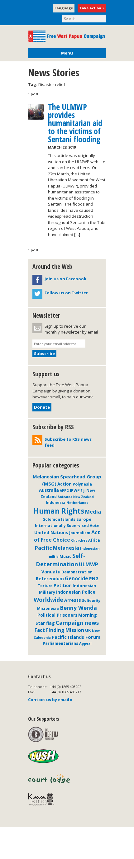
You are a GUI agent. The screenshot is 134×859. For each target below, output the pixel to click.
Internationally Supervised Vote (67, 525)
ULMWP (88, 564)
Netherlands (77, 503)
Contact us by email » (50, 699)
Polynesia (82, 484)
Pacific (43, 547)
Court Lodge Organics (49, 778)
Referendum (50, 578)
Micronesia (48, 608)
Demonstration (77, 572)
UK (88, 630)
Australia (49, 490)
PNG (93, 578)
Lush (43, 756)
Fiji (83, 490)
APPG (64, 490)
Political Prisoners (57, 615)
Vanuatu (50, 572)
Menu (67, 53)
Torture (45, 585)
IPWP (75, 490)
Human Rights (58, 511)
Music (65, 556)
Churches (79, 540)
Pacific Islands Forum (76, 637)
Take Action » (91, 8)
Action (64, 484)
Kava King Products (44, 801)
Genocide (76, 578)
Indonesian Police (75, 592)
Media (93, 511)
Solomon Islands (59, 519)
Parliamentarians (60, 643)
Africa (94, 540)
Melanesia (66, 547)
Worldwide (48, 599)
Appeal (85, 643)
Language (64, 8)
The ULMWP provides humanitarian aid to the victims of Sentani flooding (75, 123)
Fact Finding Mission (59, 630)
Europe (83, 519)
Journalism (79, 532)
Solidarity (91, 600)
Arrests (72, 600)
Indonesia (55, 502)
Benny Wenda (78, 607)
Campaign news (77, 622)
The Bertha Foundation (43, 734)
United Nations (51, 532)
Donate (42, 407)
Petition (63, 585)
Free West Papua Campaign (67, 36)
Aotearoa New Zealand (76, 497)
